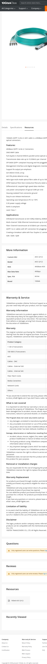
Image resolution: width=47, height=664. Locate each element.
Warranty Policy (27, 646)
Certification (5, 650)
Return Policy (26, 643)
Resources (29, 127)
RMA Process (26, 650)
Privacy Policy (26, 657)
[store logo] (9, 3)
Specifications (16, 127)
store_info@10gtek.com (17, 398)
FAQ (43, 650)
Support (22, 8)
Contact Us (5, 646)
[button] (26, 67)
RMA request (26, 654)
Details (5, 127)
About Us (5, 643)
